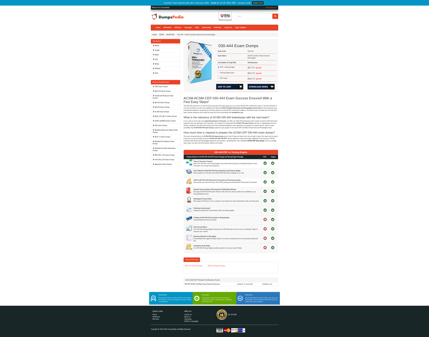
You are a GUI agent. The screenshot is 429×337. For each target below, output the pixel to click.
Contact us (188, 314)
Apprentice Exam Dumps (163, 164)
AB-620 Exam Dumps (162, 107)
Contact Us (228, 27)
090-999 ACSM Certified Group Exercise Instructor (202, 284)
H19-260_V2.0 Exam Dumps (164, 160)
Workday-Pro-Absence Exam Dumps (163, 143)
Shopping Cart (272, 7)
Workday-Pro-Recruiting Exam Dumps (164, 149)
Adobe (156, 45)
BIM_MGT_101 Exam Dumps (164, 155)
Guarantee (188, 27)
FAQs (197, 27)
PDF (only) (223, 78)
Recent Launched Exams (160, 82)
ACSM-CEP (170, 35)
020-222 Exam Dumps (216, 266)
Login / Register (240, 27)
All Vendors (167, 27)
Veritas (156, 64)
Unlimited (217, 27)
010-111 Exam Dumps (193, 266)
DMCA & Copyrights (191, 321)
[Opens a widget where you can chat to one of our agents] (413, 324)
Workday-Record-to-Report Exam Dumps (165, 131)
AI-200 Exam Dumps (161, 112)
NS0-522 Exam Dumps (162, 91)
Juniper (157, 50)
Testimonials (206, 27)
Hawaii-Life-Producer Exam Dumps (163, 97)
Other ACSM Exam (191, 259)
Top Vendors (156, 41)
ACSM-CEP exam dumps (255, 141)
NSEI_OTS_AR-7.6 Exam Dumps (165, 116)
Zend (156, 73)
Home (158, 27)
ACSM (161, 35)
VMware (157, 68)
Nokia (156, 55)
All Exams (178, 27)
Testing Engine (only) (227, 73)
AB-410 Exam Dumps (162, 102)
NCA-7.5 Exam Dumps (162, 137)
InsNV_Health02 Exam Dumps (165, 121)
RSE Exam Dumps (160, 125)
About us (187, 317)
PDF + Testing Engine (227, 67)
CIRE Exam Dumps (161, 86)
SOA (156, 59)
